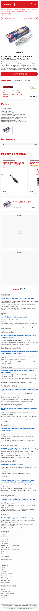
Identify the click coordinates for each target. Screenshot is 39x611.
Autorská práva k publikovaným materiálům (16, 605)
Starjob (3, 589)
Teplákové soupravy (6, 576)
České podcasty (5, 591)
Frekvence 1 (4, 595)
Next (37, 176)
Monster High (5, 565)
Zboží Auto (4, 552)
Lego (2, 569)
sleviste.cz (10, 9)
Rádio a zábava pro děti (7, 593)
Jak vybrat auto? (5, 556)
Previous (2, 176)
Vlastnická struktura (28, 608)
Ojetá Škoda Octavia (6, 554)
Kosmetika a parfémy (7, 573)
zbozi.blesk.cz (5, 543)
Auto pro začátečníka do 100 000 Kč (11, 549)
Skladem (33, 88)
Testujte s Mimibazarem (8, 563)
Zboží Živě (4, 537)
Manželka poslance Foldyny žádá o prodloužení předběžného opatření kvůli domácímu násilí (18, 305)
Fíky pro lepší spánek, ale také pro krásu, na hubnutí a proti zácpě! (19, 342)
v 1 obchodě (6, 193)
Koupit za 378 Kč (19, 74)
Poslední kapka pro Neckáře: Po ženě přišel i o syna (15, 340)
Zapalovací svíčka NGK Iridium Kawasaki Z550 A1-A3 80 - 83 (16, 57)
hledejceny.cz (5, 535)
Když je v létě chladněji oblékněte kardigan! (13, 359)
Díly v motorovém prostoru (8, 11)
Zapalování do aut (23, 11)
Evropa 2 (3, 597)
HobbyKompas (5, 547)
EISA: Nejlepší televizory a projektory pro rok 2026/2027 (16, 393)
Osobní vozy (4, 539)
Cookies (7, 608)
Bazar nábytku (5, 582)
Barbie (3, 567)
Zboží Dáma (4, 541)
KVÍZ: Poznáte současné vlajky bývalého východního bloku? (17, 451)
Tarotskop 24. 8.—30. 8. (7, 471)
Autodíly (34, 9)
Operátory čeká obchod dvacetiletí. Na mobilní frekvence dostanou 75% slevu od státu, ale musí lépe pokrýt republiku (18, 400)
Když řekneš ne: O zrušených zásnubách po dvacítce (15, 473)
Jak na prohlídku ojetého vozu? (10, 545)
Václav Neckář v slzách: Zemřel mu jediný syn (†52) (15, 344)
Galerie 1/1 (19, 52)
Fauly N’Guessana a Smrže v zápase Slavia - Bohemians (16, 528)
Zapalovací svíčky (6, 13)
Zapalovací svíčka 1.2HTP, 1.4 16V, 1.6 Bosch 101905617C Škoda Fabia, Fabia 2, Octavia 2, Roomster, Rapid (14, 163)
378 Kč (32, 96)
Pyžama (3, 571)
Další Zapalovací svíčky (9, 160)
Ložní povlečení (5, 580)
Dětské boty (4, 578)
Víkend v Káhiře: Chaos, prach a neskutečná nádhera (15, 457)
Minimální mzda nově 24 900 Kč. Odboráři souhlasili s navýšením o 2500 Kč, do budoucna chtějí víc (19, 309)
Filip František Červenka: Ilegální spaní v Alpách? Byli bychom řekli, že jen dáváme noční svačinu (18, 454)
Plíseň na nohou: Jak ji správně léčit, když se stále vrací (16, 488)
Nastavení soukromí (16, 608)
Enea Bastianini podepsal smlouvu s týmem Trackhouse (16, 382)
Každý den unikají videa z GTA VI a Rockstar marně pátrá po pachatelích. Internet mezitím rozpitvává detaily (17, 509)
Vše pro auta (26, 9)
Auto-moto (18, 9)
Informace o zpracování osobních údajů (26, 607)
